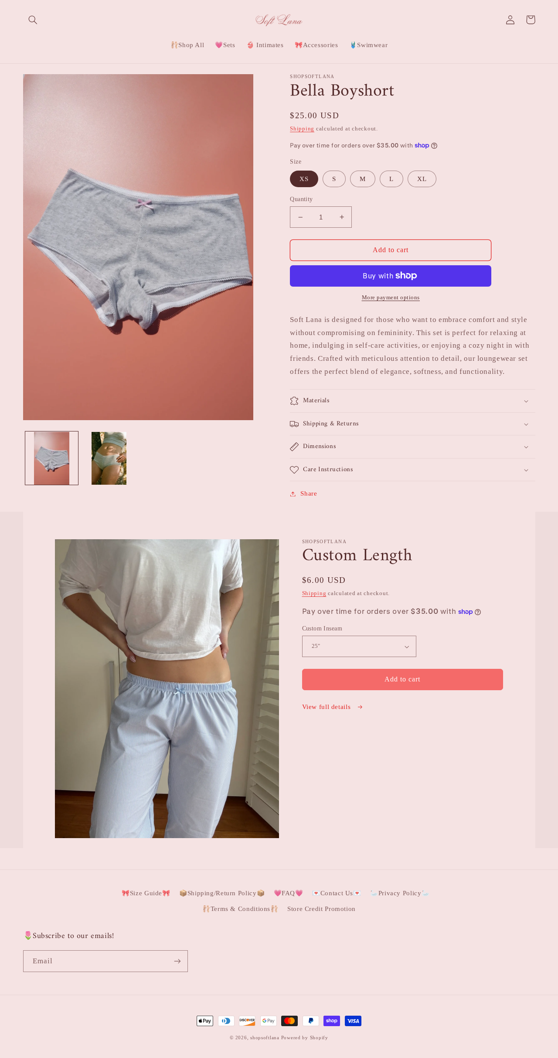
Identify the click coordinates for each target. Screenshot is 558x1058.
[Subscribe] (177, 961)
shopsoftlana (264, 1037)
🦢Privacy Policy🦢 (399, 893)
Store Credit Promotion (321, 908)
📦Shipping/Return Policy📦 (222, 893)
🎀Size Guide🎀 (146, 893)
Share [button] (308, 493)
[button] (33, 20)
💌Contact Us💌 (336, 893)
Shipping (302, 129)
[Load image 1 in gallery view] (51, 458)
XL (422, 178)
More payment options (391, 297)
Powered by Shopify (304, 1037)
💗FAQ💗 (288, 893)
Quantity (301, 199)
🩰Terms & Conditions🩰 (240, 908)
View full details (327, 706)
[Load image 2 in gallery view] (108, 458)
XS (304, 178)
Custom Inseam (322, 628)
